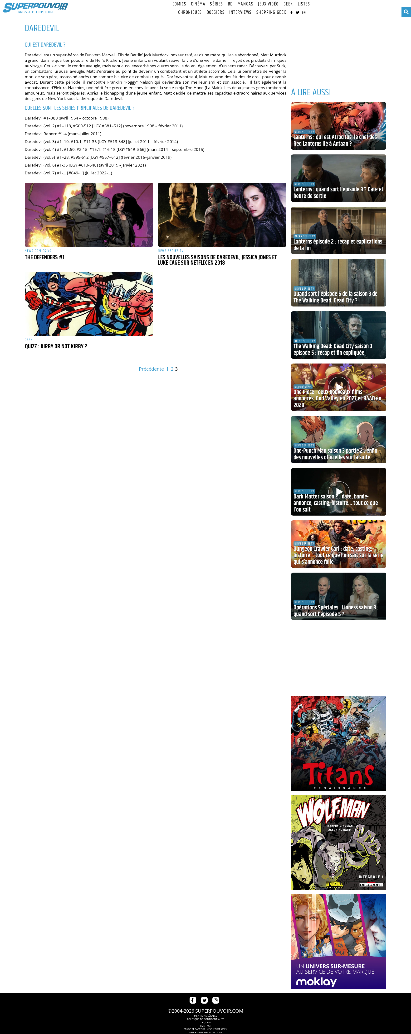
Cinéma (198, 4)
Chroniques (190, 12)
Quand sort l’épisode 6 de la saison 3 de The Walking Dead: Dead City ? (335, 297)
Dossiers (216, 12)
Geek (288, 4)
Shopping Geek (271, 12)
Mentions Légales (205, 1015)
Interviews (240, 12)
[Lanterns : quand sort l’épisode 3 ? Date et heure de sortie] (338, 178)
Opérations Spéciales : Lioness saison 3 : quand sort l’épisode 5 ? (336, 611)
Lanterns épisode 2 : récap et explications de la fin (338, 245)
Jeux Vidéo (268, 4)
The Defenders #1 (44, 257)
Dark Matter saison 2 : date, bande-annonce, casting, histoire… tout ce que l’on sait (336, 503)
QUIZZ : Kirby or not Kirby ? (56, 346)
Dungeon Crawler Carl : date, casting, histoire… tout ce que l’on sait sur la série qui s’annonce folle (338, 556)
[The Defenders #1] (89, 215)
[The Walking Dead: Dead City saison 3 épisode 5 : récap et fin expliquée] (338, 335)
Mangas (245, 4)
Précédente (151, 369)
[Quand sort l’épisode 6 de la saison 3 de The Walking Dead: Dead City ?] (338, 282)
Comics (179, 4)
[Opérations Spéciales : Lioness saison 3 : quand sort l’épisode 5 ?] (338, 596)
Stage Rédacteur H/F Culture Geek (205, 1029)
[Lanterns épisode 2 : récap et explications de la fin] (338, 230)
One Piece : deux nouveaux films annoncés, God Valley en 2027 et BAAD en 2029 (337, 399)
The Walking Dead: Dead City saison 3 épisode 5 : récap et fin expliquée (333, 350)
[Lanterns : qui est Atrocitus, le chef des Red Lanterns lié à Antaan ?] (338, 126)
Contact (205, 1025)
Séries (216, 4)
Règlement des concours (205, 1032)
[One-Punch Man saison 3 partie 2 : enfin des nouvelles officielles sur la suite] (338, 439)
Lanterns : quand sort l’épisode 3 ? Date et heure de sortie (338, 193)
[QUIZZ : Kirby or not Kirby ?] (89, 304)
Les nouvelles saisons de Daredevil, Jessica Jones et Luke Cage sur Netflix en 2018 (217, 260)
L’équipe (206, 1022)
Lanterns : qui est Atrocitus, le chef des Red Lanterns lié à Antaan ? (335, 140)
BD (230, 4)
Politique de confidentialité (205, 1019)
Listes (304, 4)
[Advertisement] (338, 50)
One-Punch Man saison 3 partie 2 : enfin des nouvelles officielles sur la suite (335, 454)
